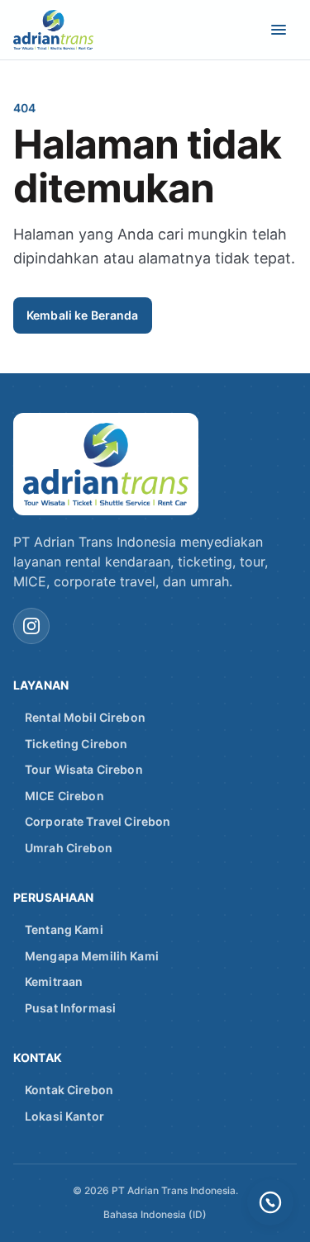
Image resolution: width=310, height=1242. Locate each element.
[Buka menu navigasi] (278, 30)
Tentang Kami (64, 929)
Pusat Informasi (70, 1008)
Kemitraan (54, 981)
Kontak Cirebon (69, 1090)
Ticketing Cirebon (76, 744)
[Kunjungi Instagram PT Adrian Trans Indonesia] (31, 626)
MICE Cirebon (64, 796)
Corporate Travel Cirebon (97, 821)
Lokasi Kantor (64, 1116)
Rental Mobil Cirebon (85, 717)
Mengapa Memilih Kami (92, 956)
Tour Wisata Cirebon (84, 769)
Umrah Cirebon (68, 848)
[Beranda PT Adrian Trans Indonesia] (66, 30)
